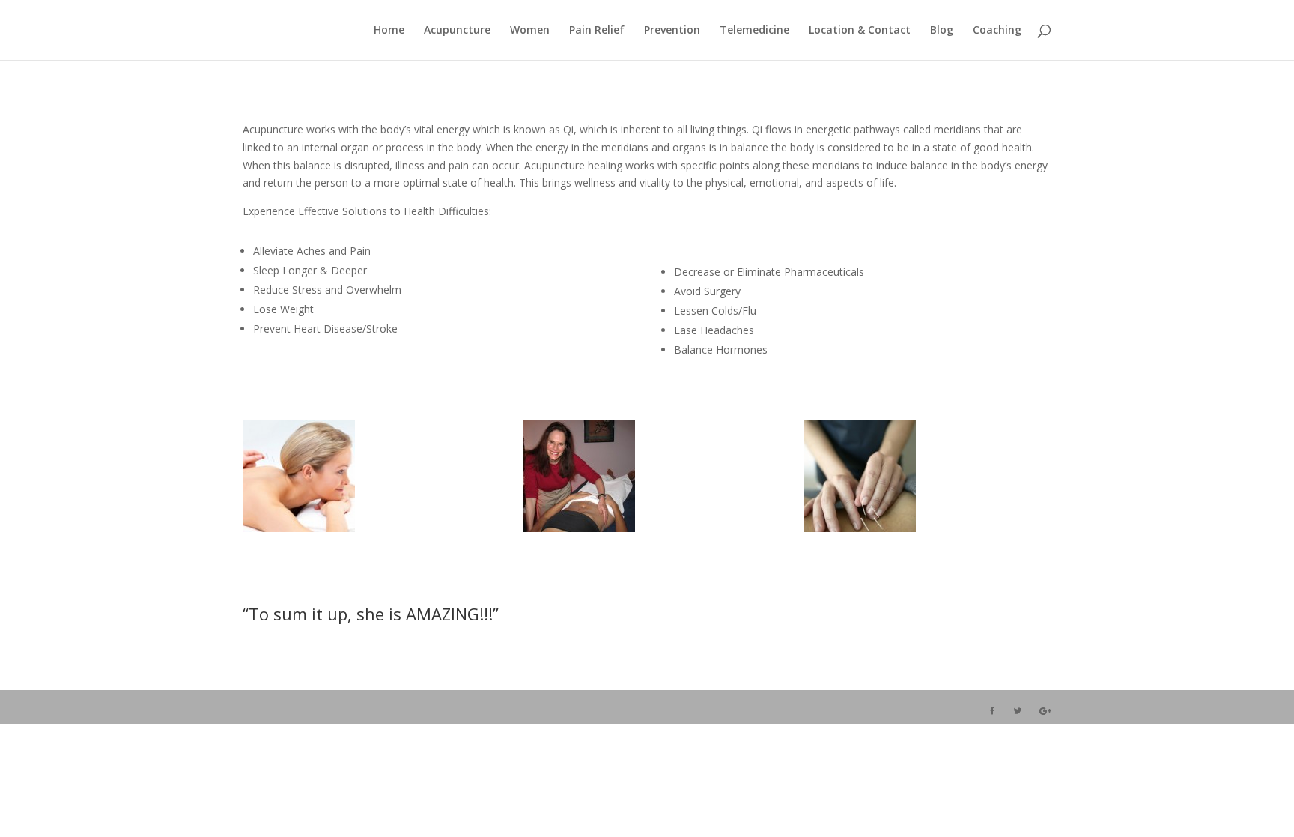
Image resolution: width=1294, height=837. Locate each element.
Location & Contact (860, 31)
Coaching (997, 31)
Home (389, 31)
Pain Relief (597, 31)
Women (530, 31)
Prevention (672, 31)
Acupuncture (457, 31)
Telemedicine (754, 31)
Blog (941, 31)
